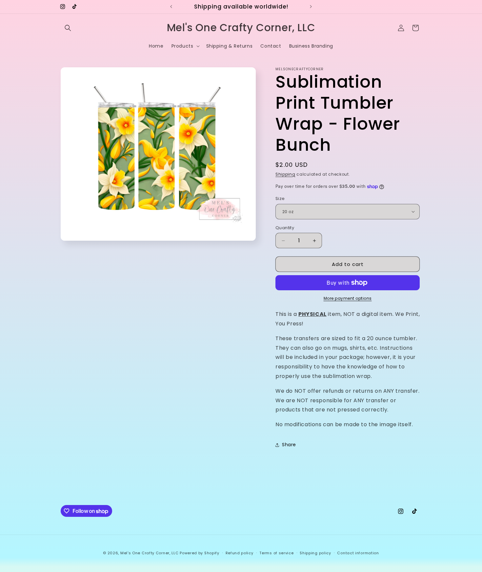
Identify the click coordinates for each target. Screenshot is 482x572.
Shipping (285, 174)
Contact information (358, 553)
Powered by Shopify (199, 553)
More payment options (348, 298)
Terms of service (276, 553)
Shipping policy (315, 553)
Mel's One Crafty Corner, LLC (149, 553)
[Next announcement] (311, 6)
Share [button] (289, 444)
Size (280, 198)
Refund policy (239, 553)
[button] (68, 28)
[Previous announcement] (171, 6)
